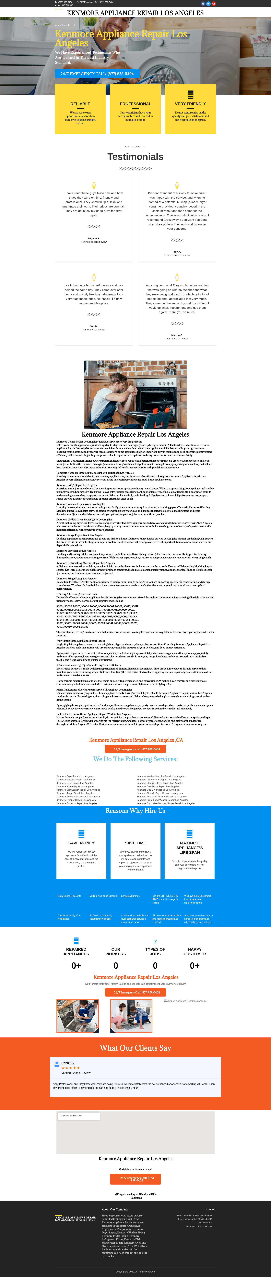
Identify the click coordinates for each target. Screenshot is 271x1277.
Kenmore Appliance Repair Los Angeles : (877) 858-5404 (75, 1218)
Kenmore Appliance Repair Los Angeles (135, 13)
